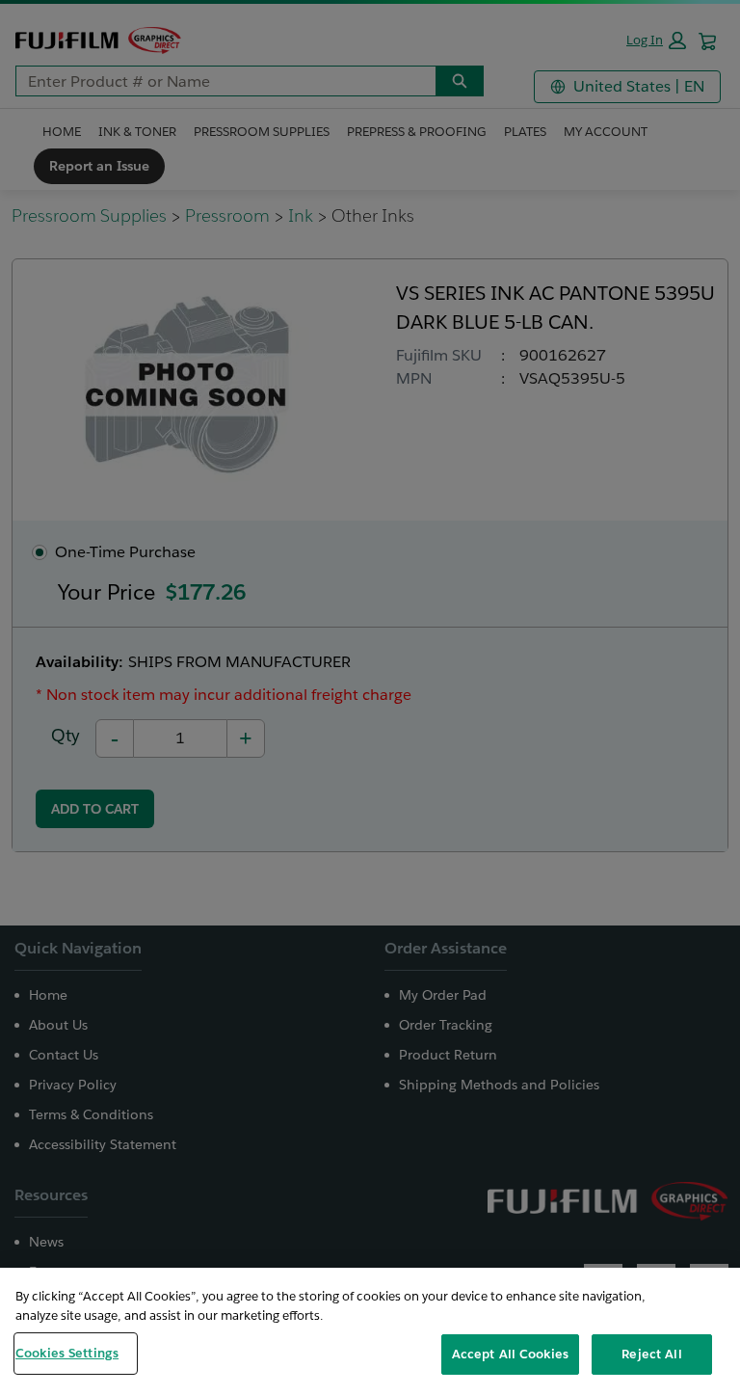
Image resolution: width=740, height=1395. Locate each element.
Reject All (651, 1354)
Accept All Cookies (510, 1354)
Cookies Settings (67, 1353)
